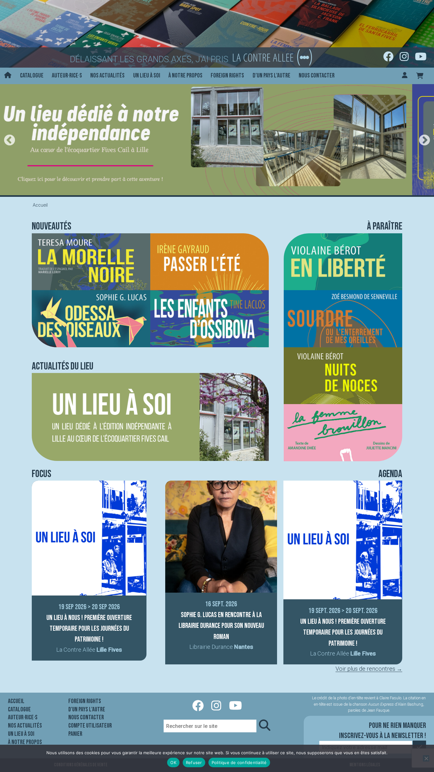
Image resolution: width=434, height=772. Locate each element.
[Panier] (420, 76)
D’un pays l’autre (271, 75)
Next (424, 140)
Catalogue (32, 75)
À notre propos (185, 75)
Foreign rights (227, 75)
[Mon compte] (405, 76)
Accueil (16, 701)
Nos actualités (107, 75)
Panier (75, 734)
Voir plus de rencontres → (369, 668)
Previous (9, 140)
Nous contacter (317, 75)
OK (173, 762)
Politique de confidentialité (239, 762)
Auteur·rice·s (67, 75)
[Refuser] (426, 758)
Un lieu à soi (146, 75)
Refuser (194, 762)
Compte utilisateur (90, 725)
